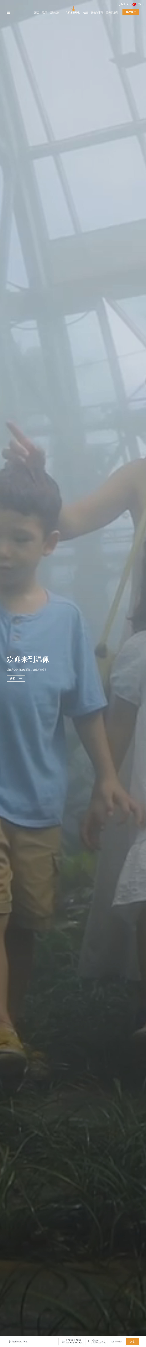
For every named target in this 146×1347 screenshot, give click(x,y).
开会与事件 (97, 12)
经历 (44, 12)
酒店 (36, 12)
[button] (127, 4)
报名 (123, 4)
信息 (85, 12)
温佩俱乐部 (112, 12)
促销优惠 (54, 12)
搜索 (132, 1341)
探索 (12, 678)
